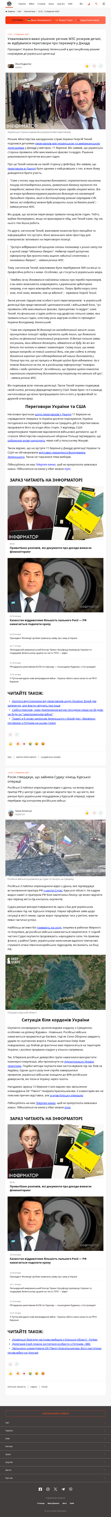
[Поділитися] (94, 66)
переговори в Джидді (22, 168)
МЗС (10, 757)
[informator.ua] (9, 4)
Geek (72, 1503)
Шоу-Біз (61, 3)
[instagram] (48, 1489)
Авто (65, 1503)
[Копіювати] (100, 66)
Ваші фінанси (53, 1503)
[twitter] (55, 1489)
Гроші (51, 3)
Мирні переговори (26, 757)
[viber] (70, 1489)
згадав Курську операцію (66, 1095)
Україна (22, 3)
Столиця (41, 3)
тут (67, 469)
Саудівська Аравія (50, 757)
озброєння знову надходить (26, 440)
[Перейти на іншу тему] (88, 3)
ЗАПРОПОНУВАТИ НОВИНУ (55, 1413)
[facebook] (40, 1489)
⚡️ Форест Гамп (64, 20)
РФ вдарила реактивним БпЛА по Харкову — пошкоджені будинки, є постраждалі (53, 666)
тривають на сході (49, 927)
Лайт (70, 3)
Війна (31, 3)
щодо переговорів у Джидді (53, 414)
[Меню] (104, 3)
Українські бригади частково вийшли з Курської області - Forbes (54, 1339)
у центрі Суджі (52, 890)
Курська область (17, 1387)
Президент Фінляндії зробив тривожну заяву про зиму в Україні (43, 638)
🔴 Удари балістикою (88, 20)
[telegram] (63, 1489)
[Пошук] (96, 3)
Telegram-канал (46, 464)
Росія (44, 1387)
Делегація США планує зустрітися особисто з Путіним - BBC (51, 1344)
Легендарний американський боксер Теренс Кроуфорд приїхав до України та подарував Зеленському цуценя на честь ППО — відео (51, 651)
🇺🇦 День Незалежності (39, 20)
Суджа (33, 1387)
